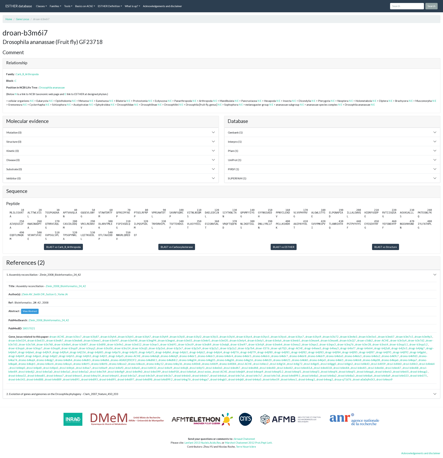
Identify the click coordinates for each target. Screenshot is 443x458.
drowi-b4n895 (107, 379)
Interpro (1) (235, 141)
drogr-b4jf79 (248, 352)
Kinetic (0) (12, 150)
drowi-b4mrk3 (383, 371)
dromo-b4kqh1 (27, 363)
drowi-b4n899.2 (163, 379)
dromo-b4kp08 (371, 360)
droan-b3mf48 (129, 340)
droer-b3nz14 (122, 348)
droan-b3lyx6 (279, 336)
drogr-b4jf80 (265, 352)
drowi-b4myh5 (110, 375)
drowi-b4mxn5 (73, 375)
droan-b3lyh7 (143, 336)
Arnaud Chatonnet (244, 438)
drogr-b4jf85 (350, 352)
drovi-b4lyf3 (197, 367)
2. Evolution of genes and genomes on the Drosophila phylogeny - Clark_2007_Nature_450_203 (62, 393)
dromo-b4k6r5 (242, 356)
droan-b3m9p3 (423, 336)
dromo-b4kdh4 (63, 360)
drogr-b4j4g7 (417, 348)
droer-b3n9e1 (115, 344)
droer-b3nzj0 (139, 348)
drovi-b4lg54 (277, 363)
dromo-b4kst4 (45, 363)
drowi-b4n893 (89, 379)
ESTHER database (18, 6)
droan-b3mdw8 (73, 340)
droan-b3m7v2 (404, 336)
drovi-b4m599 (152, 371)
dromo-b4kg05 (206, 360)
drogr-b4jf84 (333, 352)
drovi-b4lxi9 (165, 367)
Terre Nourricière (246, 446)
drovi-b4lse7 (83, 367)
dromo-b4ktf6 (99, 363)
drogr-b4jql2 (50, 356)
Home (8, 19)
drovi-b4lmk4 (427, 363)
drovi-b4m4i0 (267, 367)
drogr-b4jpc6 (33, 356)
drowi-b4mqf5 (347, 371)
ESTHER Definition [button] (109, 6)
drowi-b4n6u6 (218, 375)
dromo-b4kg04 (187, 360)
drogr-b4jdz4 (214, 352)
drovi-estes (204, 371)
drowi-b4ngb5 (218, 379)
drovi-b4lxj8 (181, 367)
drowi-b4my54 (92, 375)
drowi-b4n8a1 (310, 375)
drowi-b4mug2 (418, 371)
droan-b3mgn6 (166, 340)
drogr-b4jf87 (366, 352)
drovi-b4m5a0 (44, 371)
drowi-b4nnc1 (289, 379)
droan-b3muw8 (329, 340)
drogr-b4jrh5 (66, 356)
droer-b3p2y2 (228, 348)
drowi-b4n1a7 (128, 375)
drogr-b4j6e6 (26, 352)
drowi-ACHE (220, 371)
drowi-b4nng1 (307, 379)
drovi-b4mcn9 (384, 379)
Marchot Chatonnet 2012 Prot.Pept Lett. (248, 442)
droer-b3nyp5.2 (418, 344)
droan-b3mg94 (147, 340)
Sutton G (51, 294)
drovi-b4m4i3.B (323, 367)
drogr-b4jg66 (418, 352)
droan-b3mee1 (92, 340)
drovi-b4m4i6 (376, 367)
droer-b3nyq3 (87, 348)
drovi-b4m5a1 (62, 371)
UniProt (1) (234, 160)
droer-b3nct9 (186, 344)
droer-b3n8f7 (80, 344)
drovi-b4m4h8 (250, 367)
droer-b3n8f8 (98, 344)
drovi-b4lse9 (99, 367)
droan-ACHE (56, 336)
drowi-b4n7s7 (254, 375)
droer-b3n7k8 (45, 344)
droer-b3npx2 (310, 344)
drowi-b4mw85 (36, 375)
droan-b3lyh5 (126, 336)
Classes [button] (40, 6)
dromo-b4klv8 (353, 360)
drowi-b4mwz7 (55, 375)
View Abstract (30, 311)
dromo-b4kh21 (281, 360)
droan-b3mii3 (184, 340)
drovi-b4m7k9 (98, 371)
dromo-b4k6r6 (261, 356)
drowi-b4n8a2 (328, 375)
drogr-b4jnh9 (16, 356)
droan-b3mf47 (110, 340)
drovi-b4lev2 (260, 363)
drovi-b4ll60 (394, 363)
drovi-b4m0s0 (214, 367)
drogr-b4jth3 (83, 356)
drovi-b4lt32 (148, 367)
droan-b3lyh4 (108, 336)
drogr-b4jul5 (116, 356)
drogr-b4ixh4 (365, 348)
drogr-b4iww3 (312, 348)
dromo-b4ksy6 (63, 363)
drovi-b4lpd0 (34, 367)
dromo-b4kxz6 (136, 363)
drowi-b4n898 (144, 379)
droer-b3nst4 (380, 344)
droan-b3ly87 (91, 336)
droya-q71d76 (342, 379)
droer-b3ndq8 (221, 344)
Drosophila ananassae (52, 87)
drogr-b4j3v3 (399, 348)
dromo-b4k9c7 (390, 356)
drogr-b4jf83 (316, 352)
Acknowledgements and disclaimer (162, 6)
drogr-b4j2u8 (382, 348)
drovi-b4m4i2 (285, 367)
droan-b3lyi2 (193, 336)
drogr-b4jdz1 (180, 352)
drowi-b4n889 (53, 379)
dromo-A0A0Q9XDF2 (123, 360)
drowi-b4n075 (418, 375)
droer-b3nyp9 (69, 348)
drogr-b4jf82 (299, 352)
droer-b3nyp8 (52, 348)
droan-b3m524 (17, 340)
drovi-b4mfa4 (188, 371)
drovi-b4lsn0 (132, 367)
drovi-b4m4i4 (341, 367)
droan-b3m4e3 (348, 336)
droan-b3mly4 (238, 340)
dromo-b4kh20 (263, 360)
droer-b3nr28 (363, 344)
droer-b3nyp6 (16, 348)
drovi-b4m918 (170, 371)
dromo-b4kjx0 (318, 360)
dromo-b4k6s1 (353, 356)
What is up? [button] (131, 6)
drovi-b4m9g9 (116, 371)
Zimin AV (27, 294)
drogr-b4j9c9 (43, 352)
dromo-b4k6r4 (224, 356)
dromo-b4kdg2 (45, 360)
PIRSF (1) (233, 169)
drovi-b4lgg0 (328, 363)
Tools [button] (67, 6)
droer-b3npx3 (328, 344)
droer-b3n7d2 (416, 340)
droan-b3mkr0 (202, 340)
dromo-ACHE (133, 356)
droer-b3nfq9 (256, 344)
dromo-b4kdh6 (100, 360)
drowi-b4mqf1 (293, 371)
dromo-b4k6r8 (298, 356)
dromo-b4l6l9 (210, 363)
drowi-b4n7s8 (272, 375)
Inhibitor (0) (13, 178)
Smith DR (39, 294)
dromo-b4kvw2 (117, 363)
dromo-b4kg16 (244, 360)
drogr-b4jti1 (100, 356)
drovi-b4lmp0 (17, 367)
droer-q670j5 (279, 348)
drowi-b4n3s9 (146, 375)
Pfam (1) (233, 150)
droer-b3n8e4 (62, 344)
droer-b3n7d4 (27, 344)
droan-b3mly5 (255, 340)
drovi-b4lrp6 (67, 367)
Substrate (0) (14, 169)
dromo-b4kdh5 (82, 360)
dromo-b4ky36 (173, 363)
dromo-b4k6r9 (316, 356)
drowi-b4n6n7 (200, 375)
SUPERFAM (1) (237, 178)
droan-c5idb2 (365, 340)
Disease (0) (13, 160)
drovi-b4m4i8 (410, 367)
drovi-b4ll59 (378, 363)
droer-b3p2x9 (192, 348)
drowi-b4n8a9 (382, 375)
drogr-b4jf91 (383, 352)
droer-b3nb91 (168, 344)
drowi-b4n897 (125, 379)
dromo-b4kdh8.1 (147, 360)
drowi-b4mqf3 (311, 371)
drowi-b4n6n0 (182, 375)
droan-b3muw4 (310, 340)
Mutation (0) (13, 132)
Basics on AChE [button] (84, 6)
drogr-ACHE (295, 348)
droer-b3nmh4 (274, 344)
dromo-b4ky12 (155, 363)
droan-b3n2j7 (348, 340)
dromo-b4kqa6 (390, 360)
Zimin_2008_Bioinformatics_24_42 (66, 286)
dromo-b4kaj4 (27, 360)
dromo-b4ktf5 (81, 363)
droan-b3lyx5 (261, 336)
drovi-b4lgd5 (311, 363)
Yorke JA (63, 294)
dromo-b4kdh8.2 (168, 360)
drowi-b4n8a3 (346, 375)
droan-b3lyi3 (210, 336)
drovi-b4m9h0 (134, 371)
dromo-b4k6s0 (334, 356)
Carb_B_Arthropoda (27, 74)
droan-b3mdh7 (54, 340)
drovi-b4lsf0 (116, 367)
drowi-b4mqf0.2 (274, 371)
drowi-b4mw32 (17, 375)
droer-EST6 (262, 348)
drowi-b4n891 (71, 379)
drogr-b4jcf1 (146, 352)
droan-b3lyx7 (296, 336)
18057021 (28, 328)
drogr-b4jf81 (282, 352)
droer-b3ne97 (238, 344)
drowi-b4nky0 (253, 379)
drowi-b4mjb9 (237, 371)
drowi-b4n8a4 (364, 375)
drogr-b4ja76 (113, 352)
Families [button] (54, 6)
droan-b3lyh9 (160, 336)
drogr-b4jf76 (231, 352)
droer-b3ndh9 (203, 344)
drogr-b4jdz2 (197, 352)
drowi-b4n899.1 (291, 375)
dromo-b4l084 (227, 363)
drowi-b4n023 (400, 375)
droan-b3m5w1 (367, 336)
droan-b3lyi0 (177, 336)
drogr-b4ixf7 (347, 348)
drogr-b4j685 (95, 352)
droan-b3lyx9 (313, 336)
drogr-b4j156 (78, 352)
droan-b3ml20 (220, 340)
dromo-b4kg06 (225, 360)
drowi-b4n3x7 (164, 375)
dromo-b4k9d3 (408, 356)
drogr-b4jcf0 (129, 352)
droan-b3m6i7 (386, 336)
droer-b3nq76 (345, 344)
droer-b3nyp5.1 (399, 344)
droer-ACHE (381, 340)
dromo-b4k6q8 (150, 356)
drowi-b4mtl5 (401, 371)
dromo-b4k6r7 (279, 356)
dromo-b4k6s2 (371, 356)
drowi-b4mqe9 (254, 371)
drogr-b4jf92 (400, 352)
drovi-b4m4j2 (26, 371)
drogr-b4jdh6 (163, 352)
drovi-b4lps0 (50, 367)
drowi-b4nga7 (200, 379)
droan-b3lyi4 (227, 336)
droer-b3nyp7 (34, 348)
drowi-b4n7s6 (236, 375)
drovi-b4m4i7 (393, 367)
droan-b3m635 (36, 340)
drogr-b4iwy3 (331, 348)
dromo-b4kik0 (300, 360)
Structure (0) (13, 141)
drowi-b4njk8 (236, 379)
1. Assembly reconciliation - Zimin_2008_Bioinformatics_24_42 (43, 274)
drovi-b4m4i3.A (303, 367)
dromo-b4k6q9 (169, 356)
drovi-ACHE (245, 363)
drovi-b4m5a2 (80, 371)
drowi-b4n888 (35, 379)
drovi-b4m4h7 (232, 367)
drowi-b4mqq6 (365, 371)
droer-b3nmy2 (292, 344)
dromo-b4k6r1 (187, 356)
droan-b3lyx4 (244, 336)
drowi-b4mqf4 (329, 371)
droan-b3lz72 (330, 336)
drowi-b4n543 (16, 379)
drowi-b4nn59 (271, 379)
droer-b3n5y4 (398, 340)
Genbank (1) (235, 132)
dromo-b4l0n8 (192, 363)
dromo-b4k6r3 (206, 356)
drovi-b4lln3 (410, 363)
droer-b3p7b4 (246, 348)
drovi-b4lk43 (361, 363)
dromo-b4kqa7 (408, 360)
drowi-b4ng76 (182, 379)
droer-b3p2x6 (157, 348)
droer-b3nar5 (151, 344)
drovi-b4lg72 (294, 363)
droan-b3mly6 (273, 340)
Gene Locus (22, 19)
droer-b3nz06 (105, 348)
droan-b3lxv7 (74, 336)
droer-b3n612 (133, 344)
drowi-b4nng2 (325, 379)
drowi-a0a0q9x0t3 (364, 379)
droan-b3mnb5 (291, 340)
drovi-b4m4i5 (359, 367)
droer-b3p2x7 (175, 348)
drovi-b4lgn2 (345, 363)
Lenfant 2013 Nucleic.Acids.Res (202, 442)
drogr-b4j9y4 (60, 352)
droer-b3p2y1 (210, 348)
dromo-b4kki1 (335, 360)
